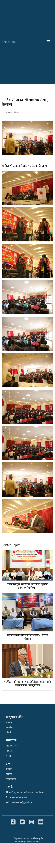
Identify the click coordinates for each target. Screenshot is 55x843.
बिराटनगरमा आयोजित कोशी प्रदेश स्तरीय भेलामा (27, 637)
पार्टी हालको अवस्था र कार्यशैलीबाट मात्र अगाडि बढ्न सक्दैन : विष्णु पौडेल (27, 684)
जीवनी (8, 733)
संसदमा (9, 751)
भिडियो (9, 769)
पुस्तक (8, 756)
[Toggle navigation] (49, 42)
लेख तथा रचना (12, 746)
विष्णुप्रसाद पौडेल (9, 42)
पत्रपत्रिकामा (11, 779)
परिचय (9, 722)
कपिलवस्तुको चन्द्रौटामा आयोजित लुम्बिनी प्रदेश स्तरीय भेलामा (27, 586)
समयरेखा (10, 728)
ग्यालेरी (9, 774)
